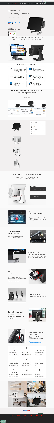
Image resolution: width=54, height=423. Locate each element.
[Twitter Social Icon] (26, 410)
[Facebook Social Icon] (24, 410)
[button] (36, 39)
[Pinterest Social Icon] (30, 410)
